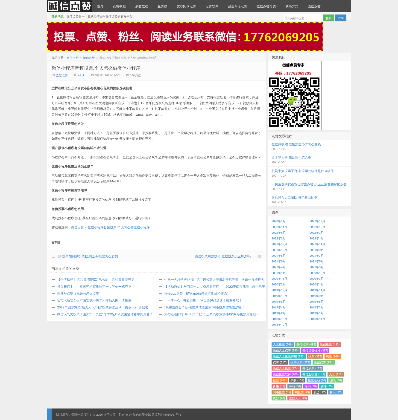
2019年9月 (317, 295)
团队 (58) (336, 380)
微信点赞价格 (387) (315, 350)
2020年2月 (279, 284)
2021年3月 (317, 267)
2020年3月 (317, 278)
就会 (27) (320, 392)
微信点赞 (69, 6)
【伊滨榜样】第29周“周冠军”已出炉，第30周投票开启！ (97, 279)
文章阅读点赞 (186, 6)
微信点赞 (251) (324, 362)
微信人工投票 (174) (285, 368)
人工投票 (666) (283, 344)
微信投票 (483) (329, 344)
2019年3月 (317, 307)
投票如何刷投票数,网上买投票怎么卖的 (90, 256)
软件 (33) (327, 386)
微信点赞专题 (142, 414)
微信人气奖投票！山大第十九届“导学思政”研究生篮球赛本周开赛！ (105, 314)
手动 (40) (295, 386)
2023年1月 (279, 221)
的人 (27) (336, 392)
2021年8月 (279, 255)
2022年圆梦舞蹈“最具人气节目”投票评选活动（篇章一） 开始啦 (102, 307)
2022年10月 (317, 226)
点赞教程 (119, 6)
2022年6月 (279, 232)
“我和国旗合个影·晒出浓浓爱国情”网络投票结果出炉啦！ (204, 307)
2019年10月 (279, 295)
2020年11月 (279, 278)
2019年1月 (317, 313)
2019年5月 (317, 301)
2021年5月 (317, 261)
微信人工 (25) (298, 398)
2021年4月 (279, 267)
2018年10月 (279, 324)
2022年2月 (279, 238)
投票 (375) (315, 356)
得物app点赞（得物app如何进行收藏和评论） (197, 293)
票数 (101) (297, 380)
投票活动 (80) (317, 380)
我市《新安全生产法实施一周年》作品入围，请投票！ (96, 300)
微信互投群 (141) (313, 374)
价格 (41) (279, 386)
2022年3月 (317, 232)
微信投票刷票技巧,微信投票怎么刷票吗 (223, 256)
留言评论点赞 (237, 6)
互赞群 (162, 6)
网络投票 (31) (282, 392)
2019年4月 (279, 307)
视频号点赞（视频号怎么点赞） (79, 293)
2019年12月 (279, 290)
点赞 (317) (280, 362)
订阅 (341, 18)
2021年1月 (279, 272)
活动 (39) (311, 386)
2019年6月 (279, 301)
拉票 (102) (280, 380)
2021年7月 (317, 255)
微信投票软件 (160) (285, 374)
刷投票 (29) (302, 392)
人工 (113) (335, 374)
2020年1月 (317, 284)
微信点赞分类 (266, 6)
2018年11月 (317, 318)
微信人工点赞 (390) (285, 350)
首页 (100, 6)
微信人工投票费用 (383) (288, 356)
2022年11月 (279, 226)
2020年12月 (317, 272)
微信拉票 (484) (306, 344)
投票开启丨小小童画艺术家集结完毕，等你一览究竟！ (96, 286)
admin (81, 75)
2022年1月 (317, 238)
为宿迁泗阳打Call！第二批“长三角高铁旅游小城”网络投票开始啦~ (211, 314)
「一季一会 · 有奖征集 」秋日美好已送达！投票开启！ (203, 300)
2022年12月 (317, 221)
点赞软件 (211, 6)
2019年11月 (317, 290)
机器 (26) (279, 398)
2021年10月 (279, 249)
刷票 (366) (332, 356)
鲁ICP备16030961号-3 (166, 414)
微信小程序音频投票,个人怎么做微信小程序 (96, 67)
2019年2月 (279, 313)
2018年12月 (279, 318)
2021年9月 (317, 249)
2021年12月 (279, 244)
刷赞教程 (141, 6)
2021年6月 (279, 261)
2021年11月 (317, 244)
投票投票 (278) (300, 362)
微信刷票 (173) (312, 368)
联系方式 (291, 6)
